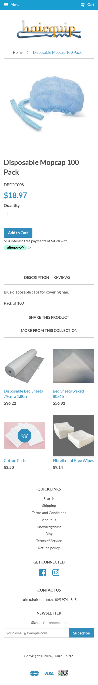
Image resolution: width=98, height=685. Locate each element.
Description (36, 277)
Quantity (12, 205)
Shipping (49, 506)
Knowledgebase (49, 527)
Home (18, 52)
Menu (15, 4)
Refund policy (49, 548)
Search (49, 499)
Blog (49, 534)
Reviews (62, 277)
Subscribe (81, 633)
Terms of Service (49, 541)
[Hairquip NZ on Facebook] (42, 572)
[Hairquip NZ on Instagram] (56, 572)
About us (49, 520)
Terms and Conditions (49, 513)
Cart (90, 4)
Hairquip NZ (63, 656)
